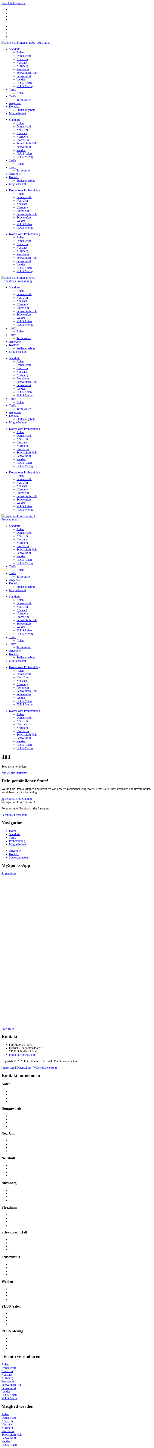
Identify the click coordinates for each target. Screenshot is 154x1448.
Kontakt (14, 106)
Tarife (12, 89)
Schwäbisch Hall (27, 72)
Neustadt (22, 62)
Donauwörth (24, 55)
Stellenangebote (26, 110)
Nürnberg (22, 66)
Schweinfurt (24, 76)
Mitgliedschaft (17, 113)
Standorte (14, 49)
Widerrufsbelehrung (45, 1067)
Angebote (15, 103)
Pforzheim (23, 69)
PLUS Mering (25, 86)
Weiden (21, 79)
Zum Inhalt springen (14, 3)
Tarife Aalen (24, 99)
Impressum (8, 1067)
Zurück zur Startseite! (14, 772)
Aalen (20, 52)
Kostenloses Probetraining (24, 190)
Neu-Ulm (22, 59)
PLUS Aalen (24, 82)
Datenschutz (24, 1067)
